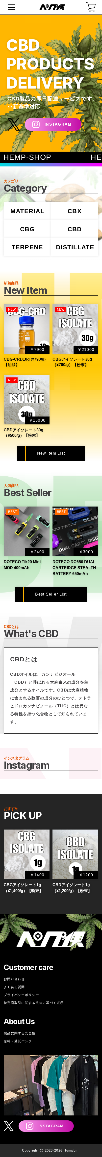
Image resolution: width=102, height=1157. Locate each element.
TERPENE (27, 247)
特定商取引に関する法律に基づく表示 (34, 1003)
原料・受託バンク (18, 1041)
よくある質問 (14, 987)
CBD (75, 229)
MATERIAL (27, 211)
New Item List (51, 453)
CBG (27, 229)
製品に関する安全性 (20, 1033)
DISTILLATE (75, 247)
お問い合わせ (14, 979)
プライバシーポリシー (21, 995)
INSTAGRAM (58, 124)
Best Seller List (51, 594)
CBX (75, 211)
